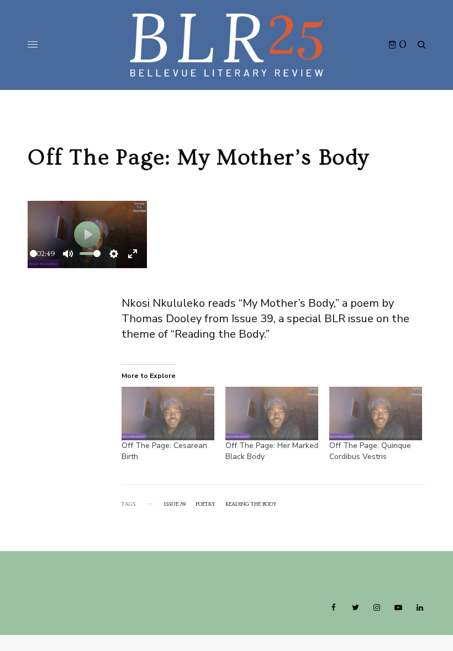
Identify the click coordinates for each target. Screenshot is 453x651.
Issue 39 (175, 504)
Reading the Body (251, 504)
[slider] (33, 253)
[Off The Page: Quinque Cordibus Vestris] (375, 413)
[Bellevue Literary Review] (226, 45)
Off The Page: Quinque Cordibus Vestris (370, 451)
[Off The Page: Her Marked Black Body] (271, 413)
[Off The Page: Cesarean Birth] (168, 413)
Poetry (205, 504)
